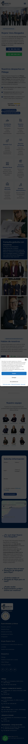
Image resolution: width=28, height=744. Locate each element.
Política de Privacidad (15, 384)
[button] (26, 359)
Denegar (14, 377)
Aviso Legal (23, 384)
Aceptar (14, 373)
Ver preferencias (14, 381)
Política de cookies (6, 384)
